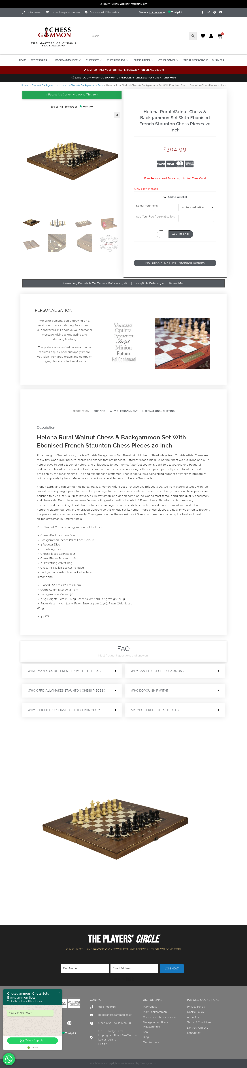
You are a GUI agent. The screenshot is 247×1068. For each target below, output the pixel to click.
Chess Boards (116, 60)
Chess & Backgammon (45, 85)
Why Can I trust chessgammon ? (158, 671)
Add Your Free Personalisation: (155, 216)
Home (22, 60)
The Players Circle (196, 60)
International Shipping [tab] (158, 411)
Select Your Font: (147, 205)
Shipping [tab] (99, 411)
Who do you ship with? (150, 690)
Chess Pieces (142, 60)
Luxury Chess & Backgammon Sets (82, 85)
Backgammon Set (66, 60)
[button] (117, 115)
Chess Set (92, 60)
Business (218, 60)
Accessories (39, 60)
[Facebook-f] (202, 12)
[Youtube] (220, 12)
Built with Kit (122, 979)
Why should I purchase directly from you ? (64, 710)
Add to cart (180, 234)
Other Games (166, 60)
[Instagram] (208, 12)
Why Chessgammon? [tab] (123, 411)
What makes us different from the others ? (65, 671)
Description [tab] (81, 411)
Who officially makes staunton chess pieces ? (67, 690)
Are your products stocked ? (155, 710)
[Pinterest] (214, 12)
